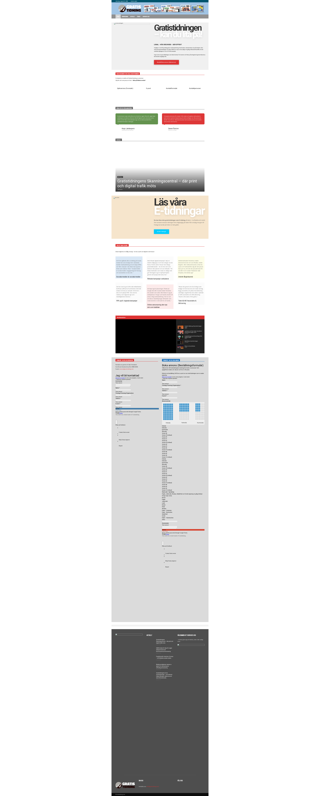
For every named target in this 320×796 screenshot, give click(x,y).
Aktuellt (132, 16)
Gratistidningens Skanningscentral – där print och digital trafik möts (164, 641)
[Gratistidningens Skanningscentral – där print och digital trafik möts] (160, 167)
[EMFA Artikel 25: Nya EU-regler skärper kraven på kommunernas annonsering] (150, 650)
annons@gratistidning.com (127, 369)
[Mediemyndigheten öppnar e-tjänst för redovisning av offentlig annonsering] (150, 666)
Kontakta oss (146, 16)
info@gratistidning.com (152, 786)
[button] (202, 16)
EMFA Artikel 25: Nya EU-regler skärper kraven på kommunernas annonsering (164, 649)
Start (118, 16)
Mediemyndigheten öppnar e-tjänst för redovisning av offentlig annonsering (164, 666)
